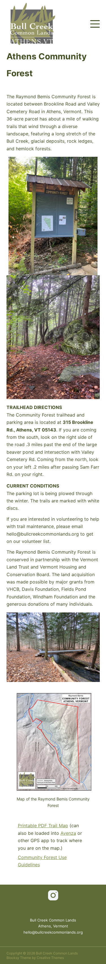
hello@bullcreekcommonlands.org (53, 932)
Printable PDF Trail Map (43, 825)
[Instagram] (53, 895)
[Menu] (95, 24)
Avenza (68, 833)
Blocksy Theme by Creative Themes (35, 958)
